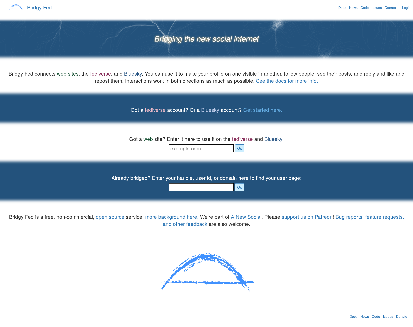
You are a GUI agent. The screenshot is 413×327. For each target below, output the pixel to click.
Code (365, 7)
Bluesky (133, 73)
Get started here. (262, 109)
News (353, 7)
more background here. (172, 216)
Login (406, 7)
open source (110, 216)
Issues (377, 7)
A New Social (246, 216)
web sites (68, 73)
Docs (342, 7)
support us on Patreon (307, 216)
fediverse (100, 73)
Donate (390, 7)
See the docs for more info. (287, 80)
